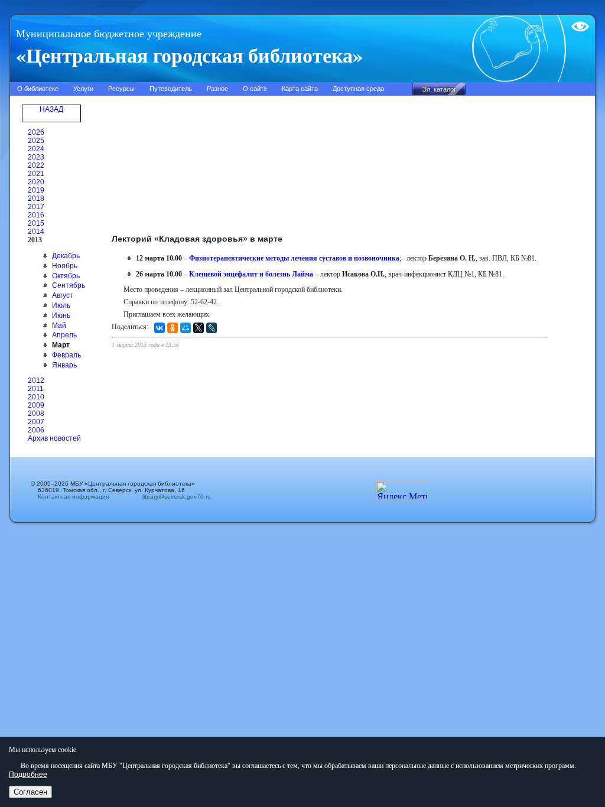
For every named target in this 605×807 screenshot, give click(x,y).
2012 (36, 380)
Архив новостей (54, 438)
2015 (36, 223)
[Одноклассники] (172, 328)
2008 (36, 413)
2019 (36, 190)
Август (62, 295)
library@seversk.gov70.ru (173, 496)
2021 (36, 174)
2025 (36, 140)
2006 (36, 430)
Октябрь (66, 276)
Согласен (30, 792)
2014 (36, 231)
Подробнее (28, 774)
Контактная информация (73, 496)
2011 (36, 389)
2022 (36, 165)
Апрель (64, 335)
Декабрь (66, 256)
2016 (36, 215)
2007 (36, 422)
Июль (61, 305)
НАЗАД (51, 109)
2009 (36, 405)
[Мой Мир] (185, 328)
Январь (64, 365)
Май (59, 325)
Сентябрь (68, 285)
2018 (36, 198)
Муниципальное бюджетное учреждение (108, 34)
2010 (36, 397)
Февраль (66, 355)
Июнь (61, 315)
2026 (36, 132)
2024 (36, 149)
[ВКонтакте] (159, 328)
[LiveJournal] (211, 328)
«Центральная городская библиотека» (189, 55)
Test (577, 22)
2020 (36, 182)
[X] (198, 328)
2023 (36, 157)
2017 (36, 207)
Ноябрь (64, 266)
